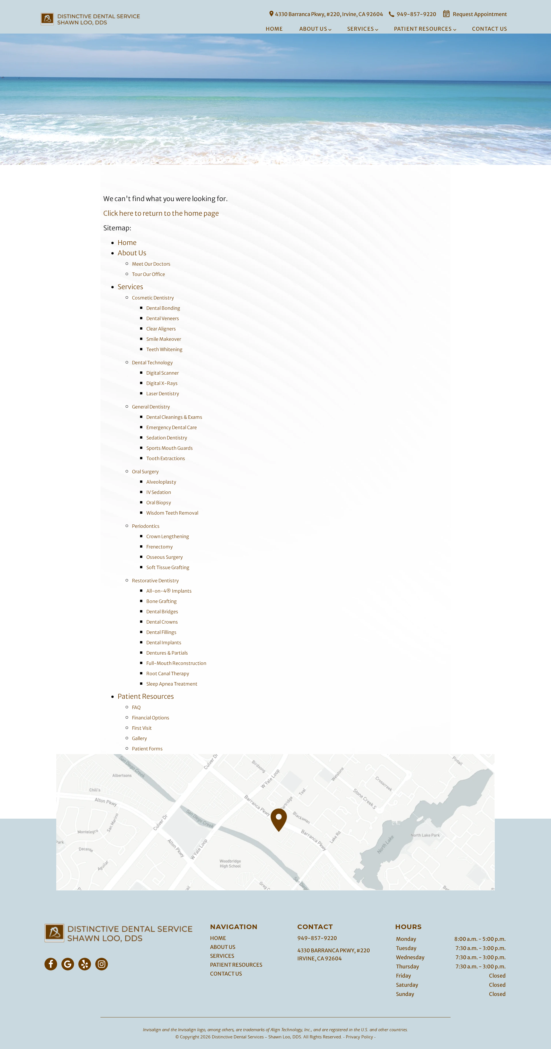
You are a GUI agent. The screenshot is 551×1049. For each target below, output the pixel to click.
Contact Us (489, 29)
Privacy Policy (359, 1037)
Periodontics (146, 526)
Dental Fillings (161, 632)
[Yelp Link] (84, 964)
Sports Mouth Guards (169, 448)
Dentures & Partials (167, 653)
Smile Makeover (163, 339)
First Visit (142, 728)
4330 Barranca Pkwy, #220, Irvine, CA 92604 (329, 14)
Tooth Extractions (165, 458)
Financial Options (150, 718)
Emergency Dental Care (171, 427)
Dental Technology (152, 362)
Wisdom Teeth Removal (172, 513)
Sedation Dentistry (166, 438)
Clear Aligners (161, 329)
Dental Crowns (162, 622)
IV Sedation (158, 492)
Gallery (139, 738)
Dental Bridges (162, 611)
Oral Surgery (145, 471)
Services (360, 29)
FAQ (136, 707)
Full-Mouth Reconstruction (176, 663)
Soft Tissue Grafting (167, 567)
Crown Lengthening (167, 536)
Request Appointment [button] (479, 14)
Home (274, 29)
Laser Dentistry (162, 393)
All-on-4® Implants (169, 591)
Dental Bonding (163, 308)
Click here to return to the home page (161, 213)
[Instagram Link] (101, 964)
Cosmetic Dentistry (153, 298)
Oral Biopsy (158, 502)
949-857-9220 (416, 14)
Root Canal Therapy (167, 673)
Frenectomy (159, 547)
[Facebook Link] (50, 964)
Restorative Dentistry (155, 580)
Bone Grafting (161, 601)
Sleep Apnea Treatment (171, 684)
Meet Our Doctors (151, 264)
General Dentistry (151, 407)
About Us (313, 29)
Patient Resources (423, 29)
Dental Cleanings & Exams (174, 417)
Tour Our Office (148, 274)
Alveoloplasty (161, 482)
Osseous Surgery (164, 557)
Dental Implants (163, 642)
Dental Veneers (162, 318)
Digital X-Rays (162, 383)
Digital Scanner (162, 373)
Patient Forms (147, 749)
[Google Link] (67, 964)
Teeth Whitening (164, 349)
